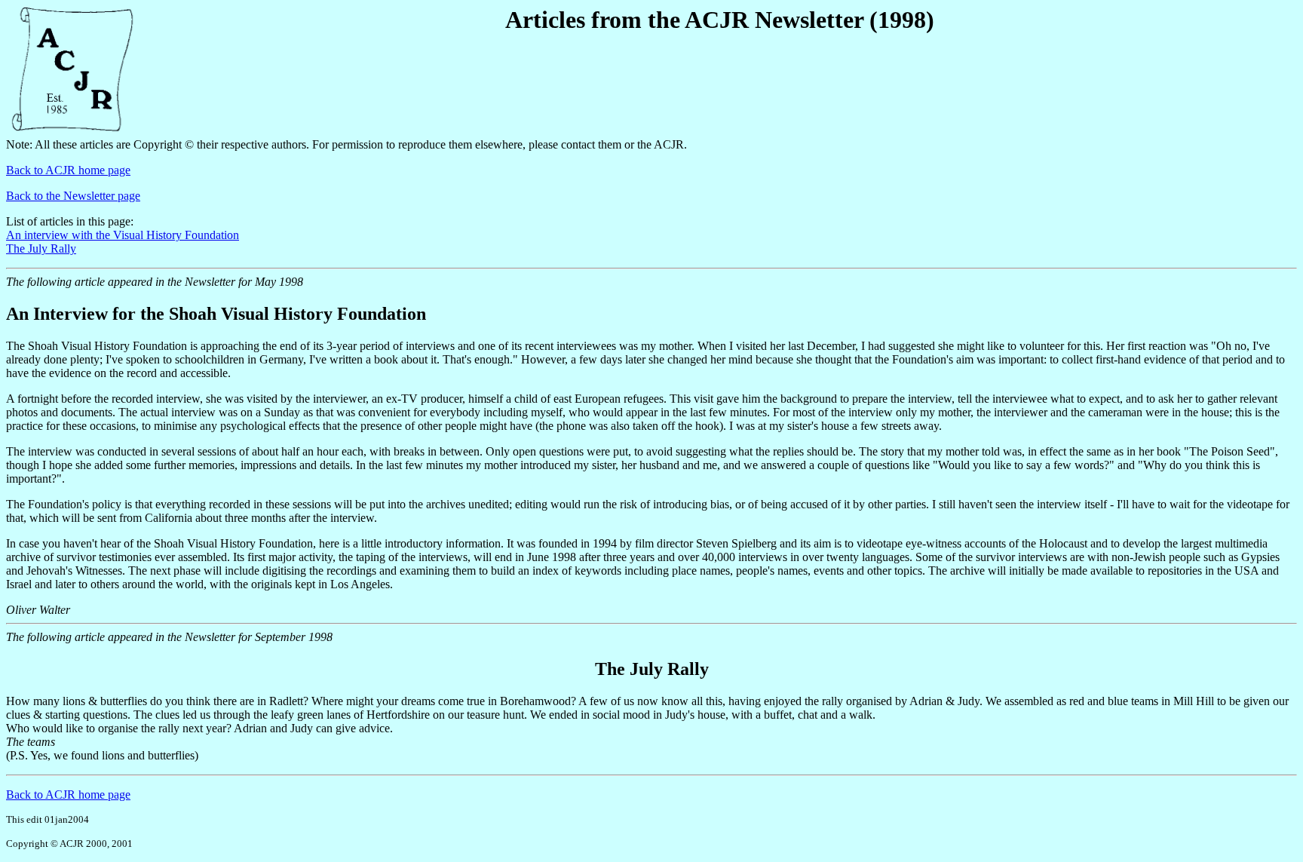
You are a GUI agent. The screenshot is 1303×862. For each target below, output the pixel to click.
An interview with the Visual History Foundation (122, 235)
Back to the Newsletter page (73, 195)
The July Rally (41, 248)
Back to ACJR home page (68, 170)
